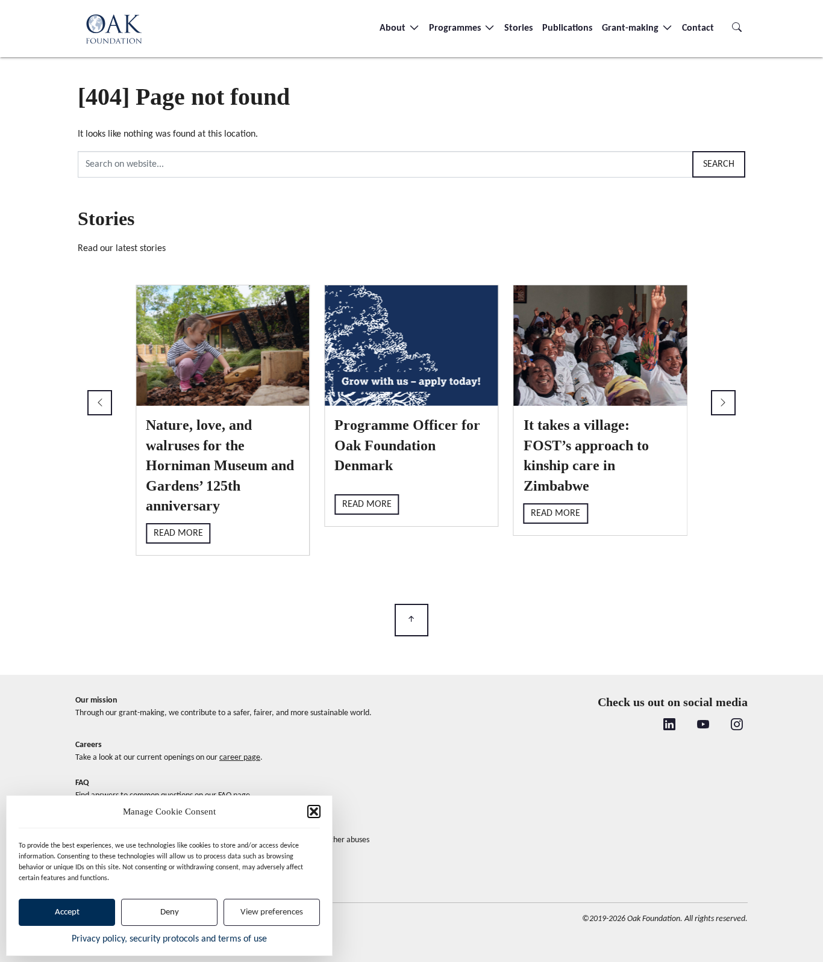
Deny (169, 912)
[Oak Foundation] (114, 29)
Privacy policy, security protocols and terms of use (169, 939)
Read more (178, 533)
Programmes (456, 28)
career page (239, 757)
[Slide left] (99, 402)
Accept (67, 912)
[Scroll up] (411, 620)
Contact (698, 28)
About (394, 28)
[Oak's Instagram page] (737, 725)
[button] (314, 811)
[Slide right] (723, 402)
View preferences (271, 912)
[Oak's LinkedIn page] (669, 725)
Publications (567, 28)
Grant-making (631, 28)
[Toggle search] (736, 28)
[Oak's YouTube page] (703, 725)
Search (718, 164)
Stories (518, 28)
